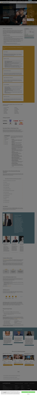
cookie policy (5, 392)
